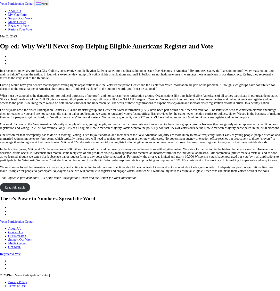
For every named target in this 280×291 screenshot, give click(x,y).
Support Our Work (20, 18)
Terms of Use (17, 286)
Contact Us (15, 232)
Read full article (15, 187)
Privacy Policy (17, 282)
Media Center (17, 22)
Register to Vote (18, 25)
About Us (14, 11)
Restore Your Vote (20, 29)
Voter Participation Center (16, 3)
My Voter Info (17, 14)
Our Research (17, 236)
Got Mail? (14, 247)
